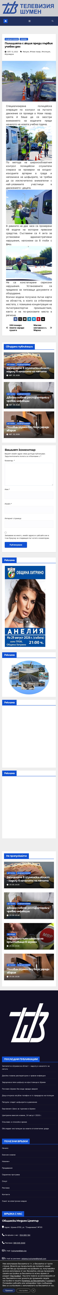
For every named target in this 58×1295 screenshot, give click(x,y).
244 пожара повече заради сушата (16, 327)
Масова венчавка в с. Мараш (40, 327)
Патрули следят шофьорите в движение (19, 1102)
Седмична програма (11, 1175)
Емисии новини (9, 1155)
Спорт (4, 1181)
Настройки (23, 1290)
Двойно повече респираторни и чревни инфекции (27, 399)
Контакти (6, 1194)
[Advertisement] (29, 737)
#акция (26, 52)
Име (7, 489)
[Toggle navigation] (29, 21)
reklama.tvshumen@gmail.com (33, 1259)
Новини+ (24, 39)
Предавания (7, 1168)
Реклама (5, 1188)
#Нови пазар (35, 52)
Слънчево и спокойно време (14, 1122)
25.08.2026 (14, 885)
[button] (52, 21)
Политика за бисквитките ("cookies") (38, 1280)
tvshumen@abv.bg (18, 1251)
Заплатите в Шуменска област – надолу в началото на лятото (28, 369)
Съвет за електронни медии (14, 1201)
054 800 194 (25, 1235)
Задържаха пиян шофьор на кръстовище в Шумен (25, 940)
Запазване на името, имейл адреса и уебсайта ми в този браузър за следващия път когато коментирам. (27, 536)
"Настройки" (15, 1276)
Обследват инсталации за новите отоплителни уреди (25, 1129)
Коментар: (10, 461)
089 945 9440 (19, 1243)
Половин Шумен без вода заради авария (20, 1089)
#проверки (9, 54)
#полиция (46, 52)
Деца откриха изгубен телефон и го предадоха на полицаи (28, 1095)
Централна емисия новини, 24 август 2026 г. (22, 1115)
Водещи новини (12, 39)
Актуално (11, 364)
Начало (5, 1148)
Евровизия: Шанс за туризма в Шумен (18, 1109)
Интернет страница (13, 518)
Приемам (9, 1290)
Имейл (8, 504)
